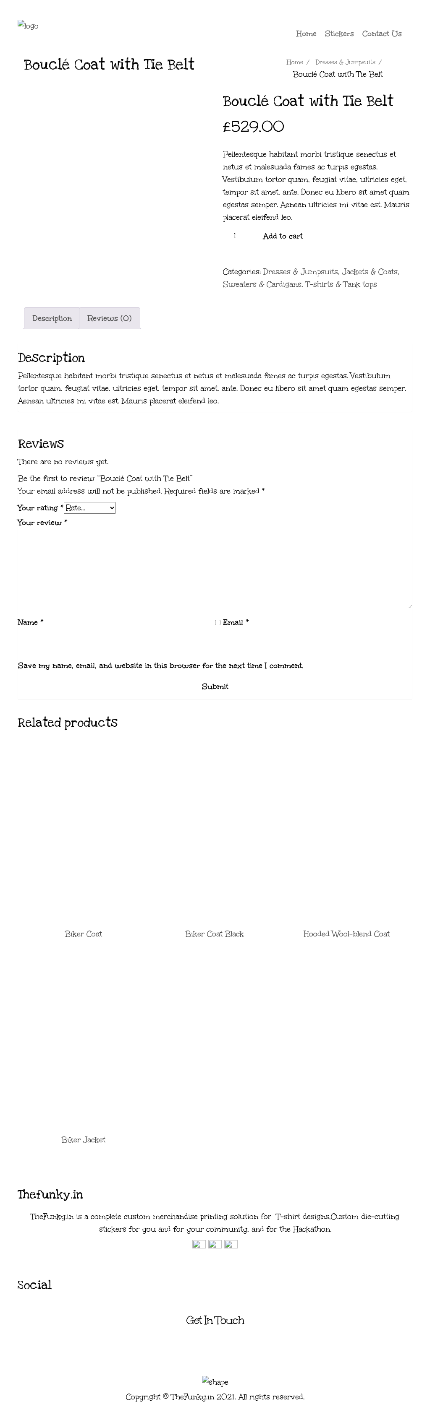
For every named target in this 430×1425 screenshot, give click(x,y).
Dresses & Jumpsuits (345, 62)
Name (31, 622)
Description (52, 318)
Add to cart (283, 236)
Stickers (339, 34)
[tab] (52, 318)
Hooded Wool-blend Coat (347, 934)
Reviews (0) (109, 318)
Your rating (41, 508)
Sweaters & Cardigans (262, 284)
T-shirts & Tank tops (341, 284)
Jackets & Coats (370, 272)
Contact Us (382, 34)
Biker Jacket (83, 1140)
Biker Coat (83, 934)
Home (306, 34)
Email (236, 622)
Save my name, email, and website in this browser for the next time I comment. (161, 665)
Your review (43, 522)
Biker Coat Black (215, 934)
